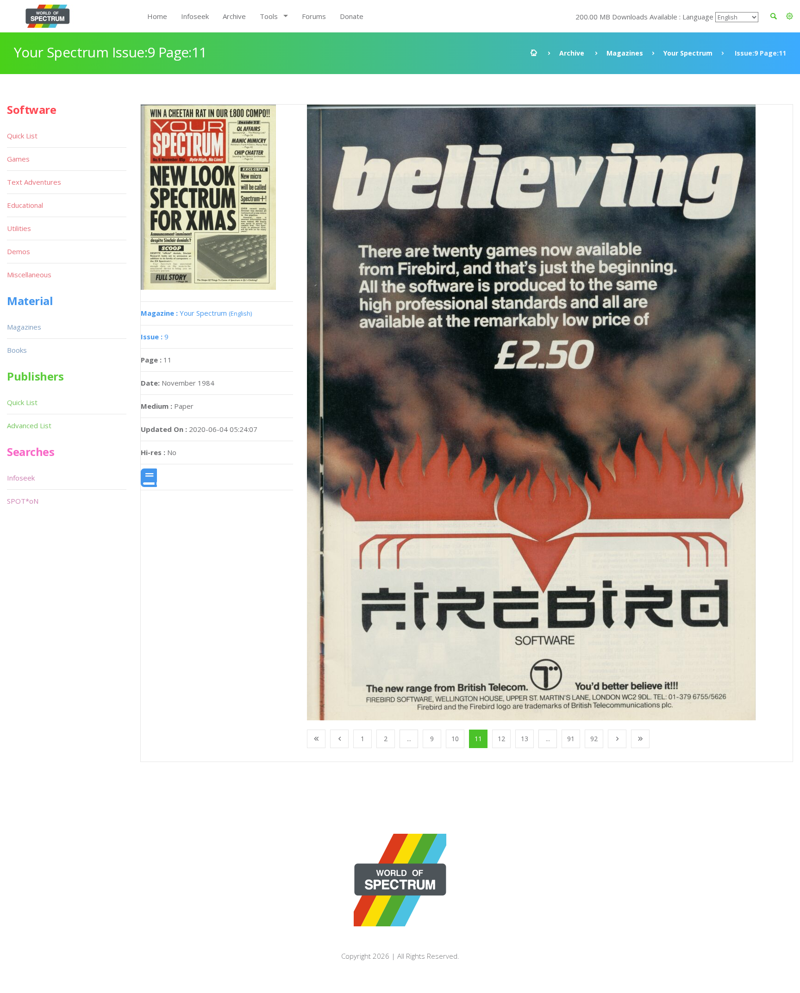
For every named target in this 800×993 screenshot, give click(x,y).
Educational (25, 205)
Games (18, 158)
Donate (351, 16)
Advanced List (29, 425)
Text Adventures (34, 182)
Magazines (624, 53)
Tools (269, 16)
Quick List (22, 135)
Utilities (19, 228)
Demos (18, 251)
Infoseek (195, 16)
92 (594, 738)
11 (478, 738)
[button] (789, 16)
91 (571, 738)
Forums (314, 16)
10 (455, 738)
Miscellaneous (29, 274)
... (409, 738)
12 (501, 738)
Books (17, 350)
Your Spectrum (687, 53)
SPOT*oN (22, 501)
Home (157, 16)
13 (524, 738)
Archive (234, 16)
